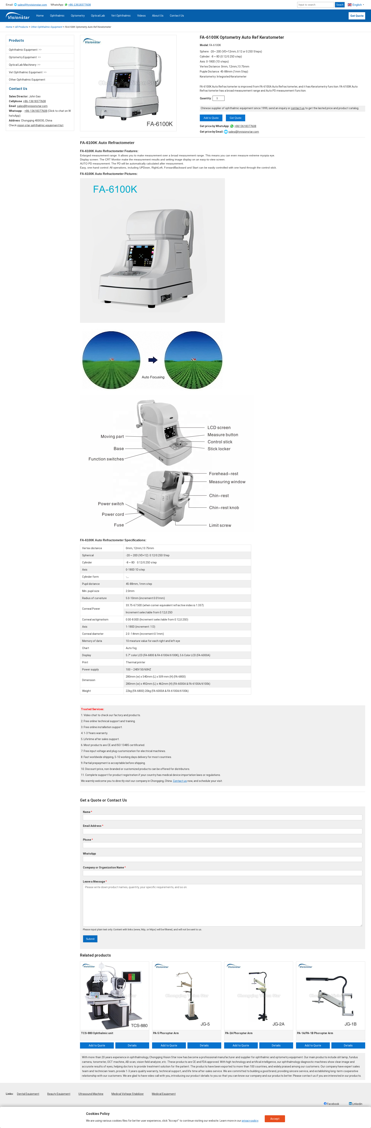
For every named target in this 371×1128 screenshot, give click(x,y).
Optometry (78, 15)
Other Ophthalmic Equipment (27, 79)
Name (87, 812)
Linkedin (357, 1103)
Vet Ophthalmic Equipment (26, 72)
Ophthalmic (57, 15)
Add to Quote (211, 117)
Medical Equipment (164, 1093)
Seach (339, 4)
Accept (274, 1118)
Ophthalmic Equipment (23, 49)
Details (132, 1045)
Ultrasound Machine (90, 1093)
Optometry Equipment (23, 57)
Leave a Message (95, 881)
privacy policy (250, 1120)
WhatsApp (89, 853)
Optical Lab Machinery (22, 64)
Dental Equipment (28, 1093)
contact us (309, 1075)
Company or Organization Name (104, 867)
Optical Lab (98, 15)
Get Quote (356, 15)
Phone (88, 839)
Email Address (93, 825)
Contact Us (177, 15)
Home (40, 15)
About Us (157, 15)
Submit (90, 938)
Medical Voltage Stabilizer (127, 1093)
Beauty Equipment (58, 1093)
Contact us (180, 780)
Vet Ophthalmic (121, 15)
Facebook (333, 1103)
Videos (141, 15)
